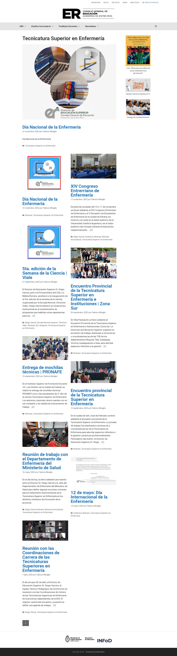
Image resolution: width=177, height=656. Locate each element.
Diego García (78, 237)
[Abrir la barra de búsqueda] (156, 26)
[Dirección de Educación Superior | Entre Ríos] (88, 13)
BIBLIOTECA (134, 3)
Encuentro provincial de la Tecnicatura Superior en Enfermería (91, 397)
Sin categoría (41, 325)
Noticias (28, 215)
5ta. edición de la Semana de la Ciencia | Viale (44, 273)
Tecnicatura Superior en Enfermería (40, 146)
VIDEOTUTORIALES (151, 3)
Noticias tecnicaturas (54, 509)
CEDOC (106, 3)
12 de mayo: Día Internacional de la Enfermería (89, 497)
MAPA (125, 3)
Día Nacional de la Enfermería (51, 127)
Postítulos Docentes (68, 26)
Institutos (89, 237)
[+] (91, 230)
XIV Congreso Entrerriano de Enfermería (85, 191)
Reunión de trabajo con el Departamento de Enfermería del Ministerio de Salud (45, 461)
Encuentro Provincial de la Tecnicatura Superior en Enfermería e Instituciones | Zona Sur (91, 297)
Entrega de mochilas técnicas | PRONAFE (42, 369)
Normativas (90, 26)
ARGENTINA (95, 3)
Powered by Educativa (95, 652)
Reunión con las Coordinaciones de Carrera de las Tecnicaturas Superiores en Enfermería (40, 559)
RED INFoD (116, 3)
